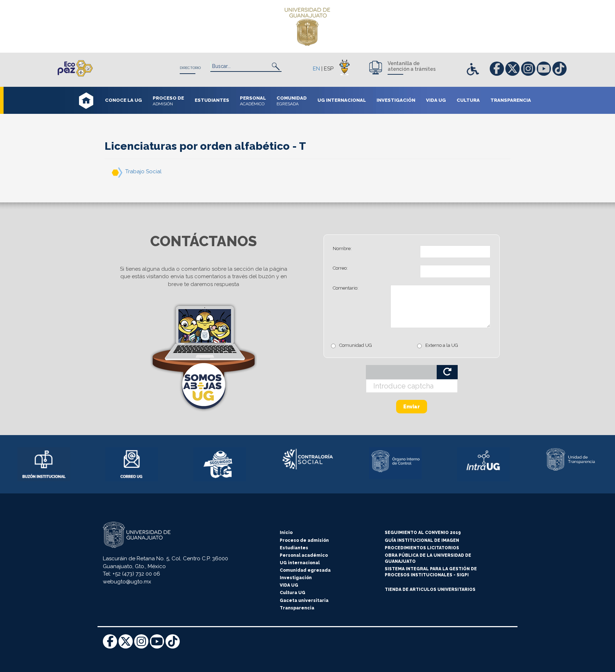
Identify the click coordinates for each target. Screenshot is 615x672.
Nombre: (342, 248)
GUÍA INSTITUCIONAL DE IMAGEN (422, 540)
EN (316, 68)
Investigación (296, 577)
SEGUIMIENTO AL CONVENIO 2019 (423, 532)
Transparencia (297, 607)
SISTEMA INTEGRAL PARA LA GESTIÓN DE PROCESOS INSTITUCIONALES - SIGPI (431, 571)
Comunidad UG (355, 345)
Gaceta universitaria (304, 600)
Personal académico (304, 555)
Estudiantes (294, 547)
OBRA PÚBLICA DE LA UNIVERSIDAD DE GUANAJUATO (428, 558)
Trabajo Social (143, 171)
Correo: (340, 268)
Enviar (411, 406)
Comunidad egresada (305, 570)
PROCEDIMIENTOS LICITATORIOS (422, 547)
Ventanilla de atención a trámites (412, 66)
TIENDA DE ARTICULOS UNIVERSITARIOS (430, 589)
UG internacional (300, 562)
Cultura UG (292, 592)
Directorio (190, 68)
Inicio (286, 532)
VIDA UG (289, 585)
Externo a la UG (441, 345)
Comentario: (345, 288)
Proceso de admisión (304, 540)
